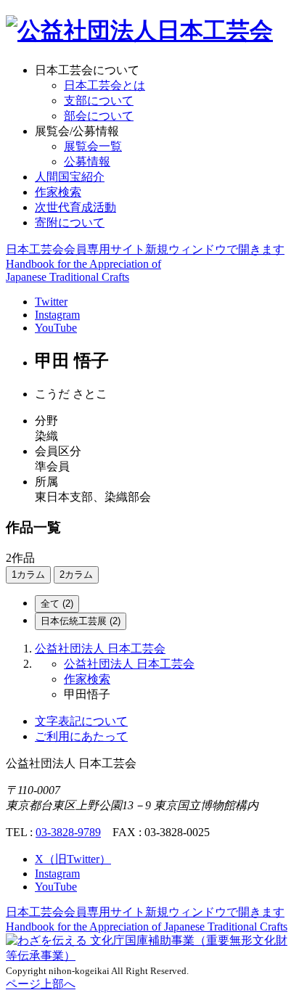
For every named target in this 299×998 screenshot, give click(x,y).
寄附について (70, 222)
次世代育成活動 (75, 207)
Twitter (51, 301)
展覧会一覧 (93, 146)
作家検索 (58, 192)
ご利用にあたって (81, 736)
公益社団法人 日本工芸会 (100, 648)
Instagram (57, 314)
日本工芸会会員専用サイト (145, 249)
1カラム (28, 574)
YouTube (56, 328)
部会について (99, 116)
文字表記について (81, 721)
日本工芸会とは (104, 85)
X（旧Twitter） (73, 859)
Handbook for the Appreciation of (146, 926)
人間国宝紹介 (70, 177)
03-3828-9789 (68, 832)
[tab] (57, 604)
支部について (99, 100)
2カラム (76, 574)
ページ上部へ (40, 984)
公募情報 (87, 161)
